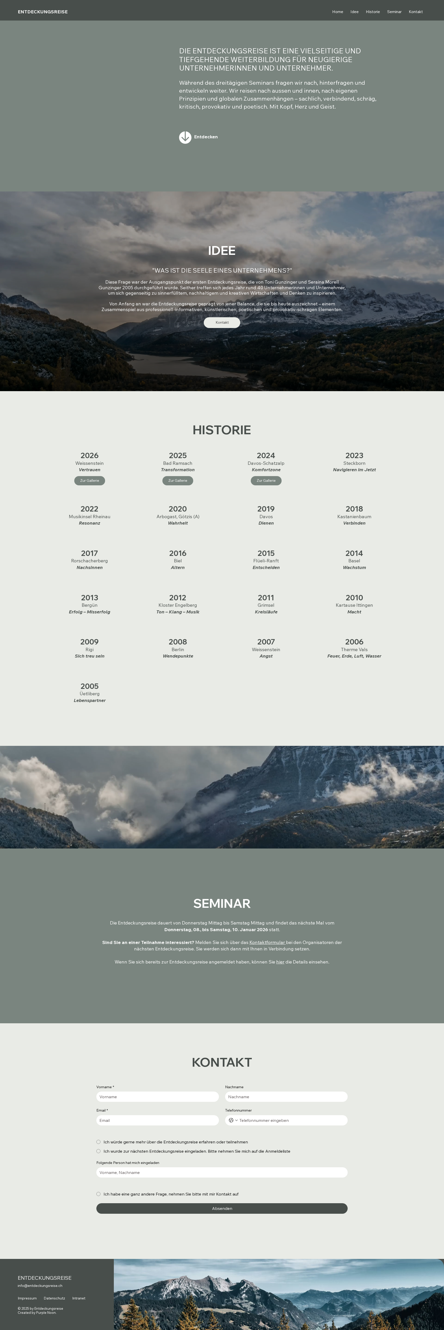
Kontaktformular (267, 942)
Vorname (105, 1087)
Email (102, 1110)
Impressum (27, 1298)
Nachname (234, 1087)
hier (280, 962)
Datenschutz (54, 1298)
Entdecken (206, 137)
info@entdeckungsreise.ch (40, 1285)
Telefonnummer (238, 1110)
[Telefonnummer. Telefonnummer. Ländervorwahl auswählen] (233, 1120)
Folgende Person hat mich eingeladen (127, 1162)
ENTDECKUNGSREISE (43, 12)
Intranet (78, 1298)
